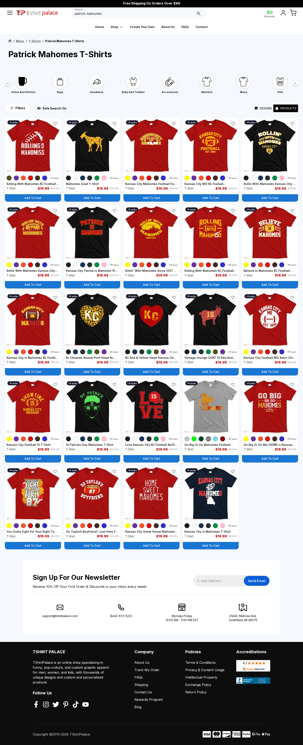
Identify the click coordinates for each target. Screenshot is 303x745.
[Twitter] (56, 705)
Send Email (256, 581)
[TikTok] (75, 705)
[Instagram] (46, 705)
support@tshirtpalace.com (60, 616)
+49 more (114, 178)
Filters (20, 108)
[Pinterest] (65, 705)
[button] (55, 123)
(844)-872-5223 (121, 616)
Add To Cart (33, 198)
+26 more (54, 178)
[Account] (283, 13)
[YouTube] (85, 705)
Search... (80, 9)
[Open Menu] (10, 13)
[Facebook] (36, 705)
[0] (293, 13)
